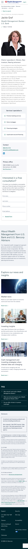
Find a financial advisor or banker (8, 6)
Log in (24, 2)
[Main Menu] (2, 2)
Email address (6, 211)
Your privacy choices (21, 529)
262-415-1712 (7, 148)
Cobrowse (4, 535)
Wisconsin (18, 6)
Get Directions (7, 169)
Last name (5, 201)
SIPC (24, 481)
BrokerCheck (9, 504)
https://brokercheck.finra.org (8, 502)
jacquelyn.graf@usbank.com (10, 150)
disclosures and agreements (15, 474)
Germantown (4, 8)
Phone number (6, 206)
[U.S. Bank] (13, 2)
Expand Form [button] (8, 216)
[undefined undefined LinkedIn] (4, 153)
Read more (4, 305)
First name (5, 196)
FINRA (20, 481)
